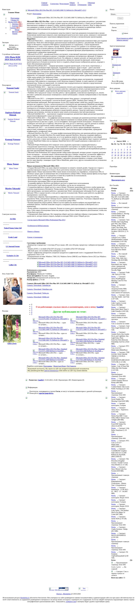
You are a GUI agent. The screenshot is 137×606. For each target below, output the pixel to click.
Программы (15, 18)
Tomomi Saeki (12, 88)
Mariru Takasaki (12, 188)
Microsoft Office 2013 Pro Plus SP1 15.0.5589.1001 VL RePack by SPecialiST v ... (54, 340)
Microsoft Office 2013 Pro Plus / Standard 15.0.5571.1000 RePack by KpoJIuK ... (53, 350)
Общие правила (73, 4)
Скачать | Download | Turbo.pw (38, 293)
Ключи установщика (34, 237)
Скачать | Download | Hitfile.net (38, 297)
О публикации (82, 4)
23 (130, 155)
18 (115, 155)
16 (130, 152)
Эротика (17, 24)
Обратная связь (91, 4)
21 (124, 155)
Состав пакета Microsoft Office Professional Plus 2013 (46, 220)
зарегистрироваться (51, 370)
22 (127, 155)
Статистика (54, 4)
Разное (14, 33)
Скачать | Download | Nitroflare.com (39, 289)
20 (121, 155)
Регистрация (64, 4)
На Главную (71, 366)
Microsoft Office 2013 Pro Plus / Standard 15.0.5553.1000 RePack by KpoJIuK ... (90, 350)
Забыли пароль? (122, 40)
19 (118, 155)
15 (127, 152)
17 (112, 155)
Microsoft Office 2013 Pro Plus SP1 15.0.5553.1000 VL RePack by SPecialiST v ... (91, 319)
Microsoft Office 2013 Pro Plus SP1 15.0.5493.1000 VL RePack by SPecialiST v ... (54, 329)
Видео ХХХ (14, 22)
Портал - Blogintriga (63, 594)
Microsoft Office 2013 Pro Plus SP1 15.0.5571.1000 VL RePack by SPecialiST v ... (91, 329)
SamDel (100, 307)
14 (124, 152)
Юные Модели (17, 31)
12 (118, 152)
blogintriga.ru (24, 598)
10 (112, 152)
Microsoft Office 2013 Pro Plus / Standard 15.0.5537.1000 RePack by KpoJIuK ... (53, 359)
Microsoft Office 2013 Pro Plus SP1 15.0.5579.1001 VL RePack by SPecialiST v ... (54, 319)
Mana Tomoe (13, 164)
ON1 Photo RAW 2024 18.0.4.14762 (13, 58)
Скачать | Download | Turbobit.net (39, 285)
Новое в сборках (33, 231)
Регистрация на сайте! (125, 38)
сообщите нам (71, 601)
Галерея (15, 28)
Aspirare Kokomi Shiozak (12, 113)
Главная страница (44, 4)
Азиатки (17, 26)
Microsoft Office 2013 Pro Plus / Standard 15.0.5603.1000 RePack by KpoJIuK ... (90, 340)
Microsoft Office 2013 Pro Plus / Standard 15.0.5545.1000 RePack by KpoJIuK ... (90, 359)
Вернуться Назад (60, 366)
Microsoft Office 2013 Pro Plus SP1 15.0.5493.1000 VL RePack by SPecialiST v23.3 (57, 10)
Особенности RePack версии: (38, 226)
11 (115, 152)
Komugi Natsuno (12, 139)
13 (121, 152)
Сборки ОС (15, 20)
